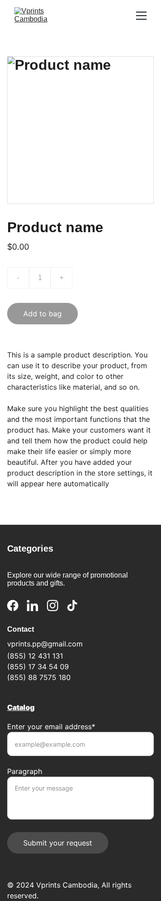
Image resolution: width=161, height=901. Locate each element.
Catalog (20, 707)
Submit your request (57, 842)
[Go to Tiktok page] (72, 605)
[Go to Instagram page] (52, 605)
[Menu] (141, 16)
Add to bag (42, 313)
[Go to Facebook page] (12, 605)
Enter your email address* (51, 726)
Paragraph (24, 771)
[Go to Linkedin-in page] (32, 605)
